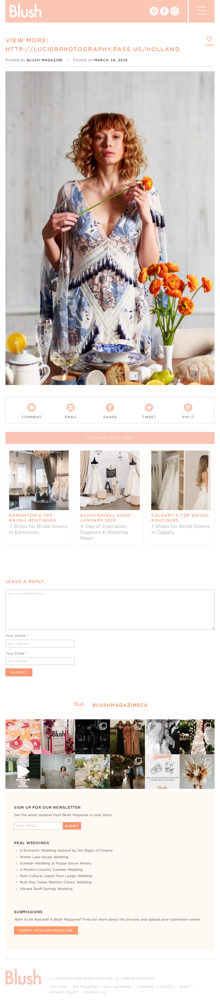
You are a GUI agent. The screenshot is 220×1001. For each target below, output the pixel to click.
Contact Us (95, 992)
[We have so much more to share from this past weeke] (22, 736)
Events (166, 986)
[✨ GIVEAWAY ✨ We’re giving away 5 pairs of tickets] (162, 771)
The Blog (58, 986)
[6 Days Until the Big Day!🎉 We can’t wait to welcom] (22, 771)
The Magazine (85, 986)
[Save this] (205, 80)
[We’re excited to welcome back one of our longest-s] (127, 771)
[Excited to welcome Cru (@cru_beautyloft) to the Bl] (57, 771)
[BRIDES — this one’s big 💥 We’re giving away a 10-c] (92, 736)
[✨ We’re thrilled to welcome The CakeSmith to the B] (197, 736)
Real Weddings (117, 986)
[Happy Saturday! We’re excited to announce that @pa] (197, 771)
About (185, 986)
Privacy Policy (64, 992)
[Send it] (205, 106)
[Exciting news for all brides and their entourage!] (127, 736)
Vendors (146, 986)
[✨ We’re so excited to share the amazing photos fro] (57, 736)
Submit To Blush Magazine (46, 930)
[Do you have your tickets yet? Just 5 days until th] (162, 736)
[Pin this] (205, 93)
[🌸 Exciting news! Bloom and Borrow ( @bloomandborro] (92, 771)
